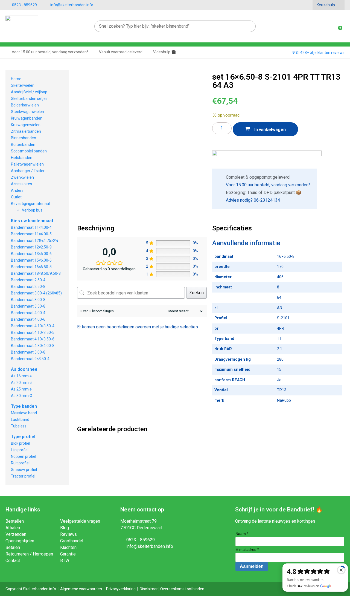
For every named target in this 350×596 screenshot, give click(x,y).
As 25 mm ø (21, 389)
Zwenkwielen (22, 177)
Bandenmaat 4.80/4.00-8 (32, 345)
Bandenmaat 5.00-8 (28, 352)
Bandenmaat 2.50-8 (28, 286)
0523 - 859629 (24, 5)
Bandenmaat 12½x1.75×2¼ (34, 240)
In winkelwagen (269, 129)
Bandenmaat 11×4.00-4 (31, 227)
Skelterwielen (22, 85)
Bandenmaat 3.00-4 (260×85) (36, 293)
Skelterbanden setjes (29, 98)
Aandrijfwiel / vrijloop (29, 92)
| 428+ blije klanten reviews (318, 52)
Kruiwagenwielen (25, 125)
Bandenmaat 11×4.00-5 (31, 234)
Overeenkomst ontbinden (182, 589)
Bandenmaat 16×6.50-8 (31, 267)
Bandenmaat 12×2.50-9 (31, 247)
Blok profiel (20, 443)
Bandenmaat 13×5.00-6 (31, 253)
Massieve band (24, 413)
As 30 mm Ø (21, 396)
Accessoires (21, 184)
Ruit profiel (20, 463)
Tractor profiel (23, 476)
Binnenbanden (23, 138)
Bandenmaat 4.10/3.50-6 (32, 339)
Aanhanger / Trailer (28, 171)
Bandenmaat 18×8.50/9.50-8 (36, 273)
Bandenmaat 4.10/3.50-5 (32, 332)
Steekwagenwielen (27, 111)
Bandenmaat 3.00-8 (28, 299)
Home (16, 79)
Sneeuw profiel (24, 469)
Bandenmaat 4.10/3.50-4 (32, 326)
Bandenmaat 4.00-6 (28, 319)
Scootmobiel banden (29, 151)
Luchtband (20, 419)
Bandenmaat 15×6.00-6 (31, 260)
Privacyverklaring (121, 589)
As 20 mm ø (21, 382)
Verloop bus (32, 210)
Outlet (16, 197)
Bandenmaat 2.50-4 (28, 280)
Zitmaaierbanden (26, 131)
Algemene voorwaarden (81, 589)
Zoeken (196, 292)
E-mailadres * (247, 549)
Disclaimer (149, 589)
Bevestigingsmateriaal (30, 203)
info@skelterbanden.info (71, 5)
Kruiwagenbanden (26, 118)
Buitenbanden (23, 144)
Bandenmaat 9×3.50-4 (30, 359)
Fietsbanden (21, 157)
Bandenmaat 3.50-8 (28, 306)
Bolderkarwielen (25, 105)
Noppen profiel (23, 456)
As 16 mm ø (21, 376)
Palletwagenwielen (27, 164)
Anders (17, 190)
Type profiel (23, 436)
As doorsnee (24, 369)
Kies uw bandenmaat (32, 220)
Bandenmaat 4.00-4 (28, 313)
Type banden (24, 406)
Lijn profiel (19, 450)
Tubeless (19, 426)
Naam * (241, 533)
